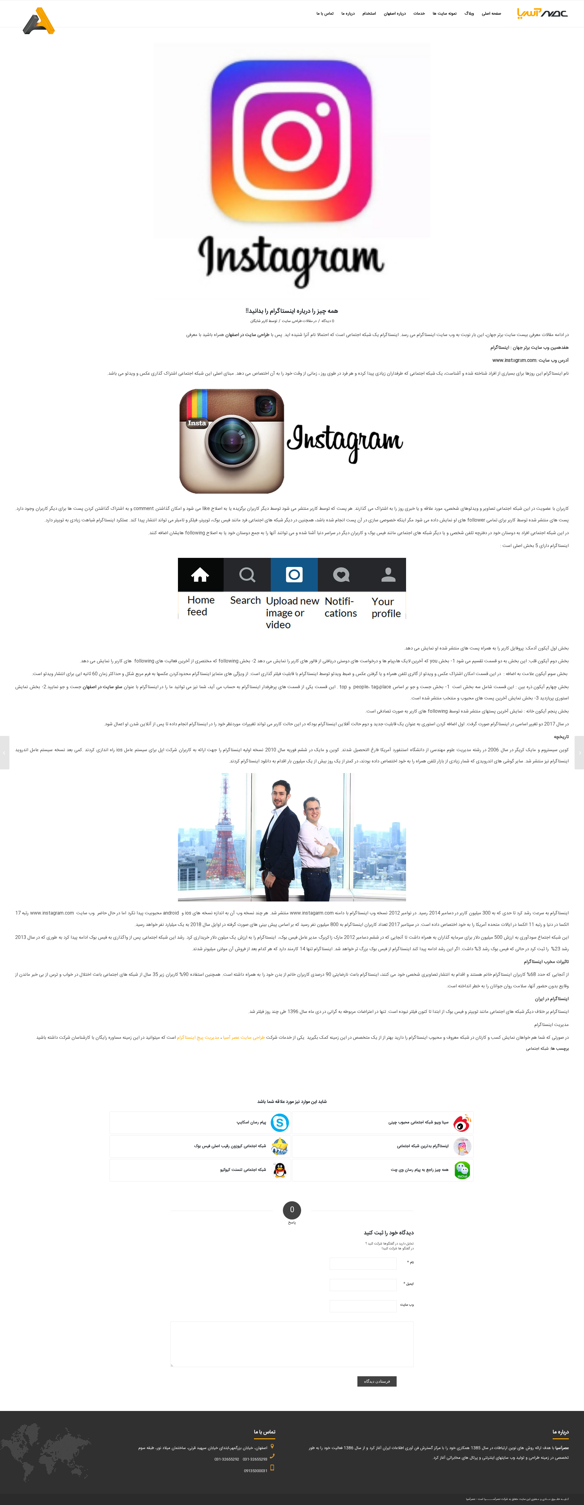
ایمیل (408, 1283)
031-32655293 (255, 1459)
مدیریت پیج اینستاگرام (198, 1037)
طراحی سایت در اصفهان (247, 335)
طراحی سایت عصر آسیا (244, 1037)
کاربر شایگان (259, 321)
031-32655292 (226, 1459)
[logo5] (537, 13)
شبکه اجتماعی (537, 1048)
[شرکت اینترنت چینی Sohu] (579, 752)
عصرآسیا (470, 1499)
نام (410, 1262)
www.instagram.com (514, 360)
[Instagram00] (292, 171)
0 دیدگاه (328, 321)
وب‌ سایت (407, 1305)
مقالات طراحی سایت (297, 321)
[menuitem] (491, 13)
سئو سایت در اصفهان (102, 687)
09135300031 (255, 1471)
